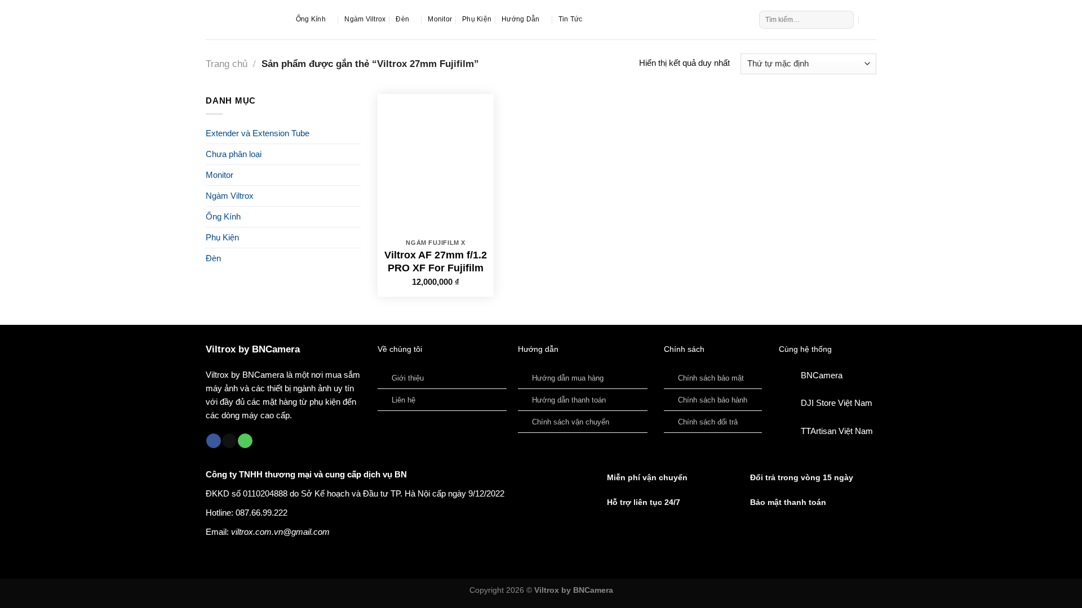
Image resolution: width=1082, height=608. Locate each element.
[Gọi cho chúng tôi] (245, 441)
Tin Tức (570, 19)
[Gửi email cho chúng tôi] (229, 441)
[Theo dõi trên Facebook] (213, 441)
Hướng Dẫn (520, 19)
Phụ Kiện (476, 19)
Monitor (440, 19)
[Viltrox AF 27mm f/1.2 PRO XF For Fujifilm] (436, 164)
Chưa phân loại (233, 154)
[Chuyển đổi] (356, 216)
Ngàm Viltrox (364, 19)
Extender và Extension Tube (257, 133)
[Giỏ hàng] (870, 19)
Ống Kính (311, 19)
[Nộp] (844, 20)
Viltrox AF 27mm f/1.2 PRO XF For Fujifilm (435, 261)
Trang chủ (226, 63)
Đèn (402, 19)
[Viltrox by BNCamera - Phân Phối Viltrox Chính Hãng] (242, 20)
